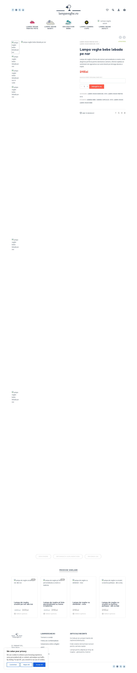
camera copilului (102, 99)
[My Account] (119, 10)
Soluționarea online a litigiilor (50, 644)
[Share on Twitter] (118, 113)
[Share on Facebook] (115, 113)
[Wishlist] (107, 10)
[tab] (43, 557)
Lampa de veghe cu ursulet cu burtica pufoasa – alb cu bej (110, 604)
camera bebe (91, 99)
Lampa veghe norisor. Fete (89, 44)
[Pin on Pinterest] (121, 113)
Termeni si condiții (47, 637)
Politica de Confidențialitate (49, 641)
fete (111, 99)
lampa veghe (118, 99)
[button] (113, 10)
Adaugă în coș (97, 86)
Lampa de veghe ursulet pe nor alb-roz (23, 603)
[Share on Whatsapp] (124, 113)
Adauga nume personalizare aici (91, 77)
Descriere (43, 556)
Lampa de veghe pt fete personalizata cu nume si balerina (53, 604)
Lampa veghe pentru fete (89, 42)
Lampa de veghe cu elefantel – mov (81, 603)
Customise (13, 665)
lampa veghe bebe (86, 102)
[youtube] (23, 9)
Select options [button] (21, 613)
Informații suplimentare (68, 556)
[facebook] (12, 9)
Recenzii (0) (93, 556)
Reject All (26, 665)
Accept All (39, 665)
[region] (26, 658)
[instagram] (16, 9)
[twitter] (19, 9)
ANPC (43, 647)
